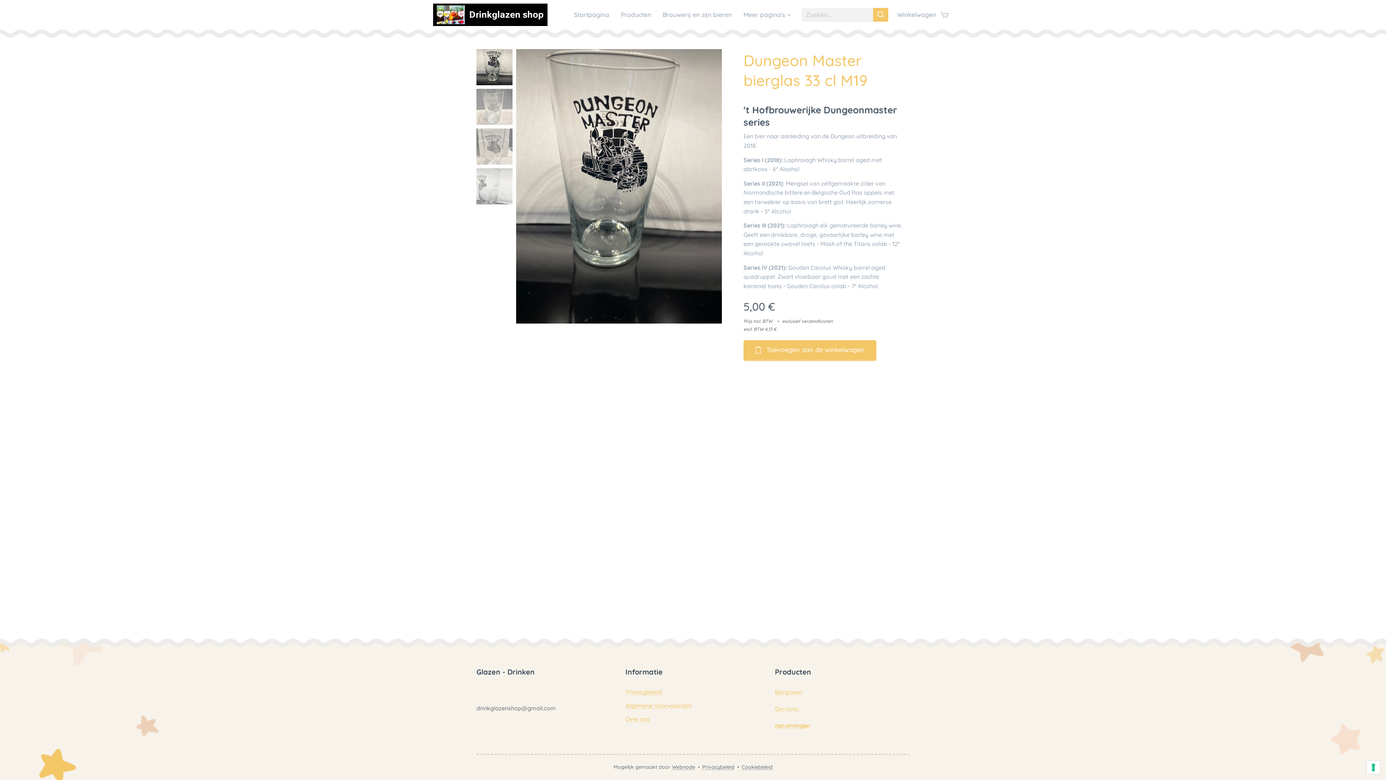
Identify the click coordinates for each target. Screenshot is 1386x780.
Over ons (638, 719)
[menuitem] (593, 15)
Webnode (683, 767)
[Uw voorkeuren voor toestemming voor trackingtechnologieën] (1373, 767)
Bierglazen (788, 692)
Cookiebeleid (757, 767)
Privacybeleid (644, 692)
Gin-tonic (787, 708)
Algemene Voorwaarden (659, 705)
